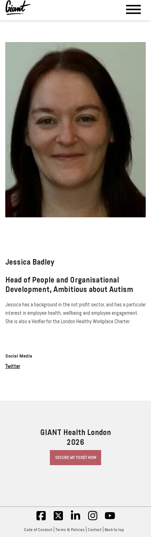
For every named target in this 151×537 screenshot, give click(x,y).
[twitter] (58, 519)
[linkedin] (75, 519)
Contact (94, 529)
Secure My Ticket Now (75, 457)
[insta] (93, 519)
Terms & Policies (70, 529)
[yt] (110, 519)
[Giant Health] (18, 7)
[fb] (41, 519)
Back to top (114, 529)
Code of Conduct (38, 529)
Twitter (12, 366)
